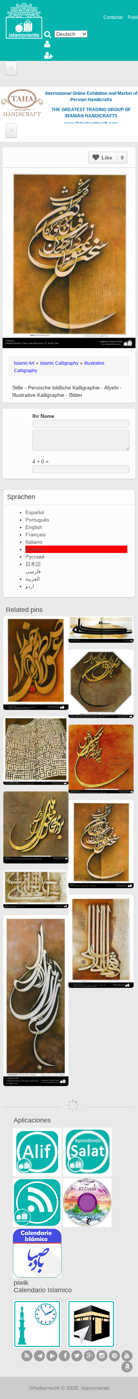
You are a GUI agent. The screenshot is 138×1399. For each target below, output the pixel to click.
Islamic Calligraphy (59, 363)
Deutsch (35, 549)
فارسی (33, 571)
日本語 (33, 564)
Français (35, 534)
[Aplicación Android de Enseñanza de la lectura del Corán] (37, 1152)
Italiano (33, 542)
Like (112, 158)
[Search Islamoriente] (48, 35)
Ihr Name (43, 416)
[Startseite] (24, 20)
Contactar (113, 17)
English (33, 527)
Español (34, 512)
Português (37, 520)
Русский (35, 557)
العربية (32, 579)
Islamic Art (24, 363)
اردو (29, 586)
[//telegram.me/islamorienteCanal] (39, 1355)
